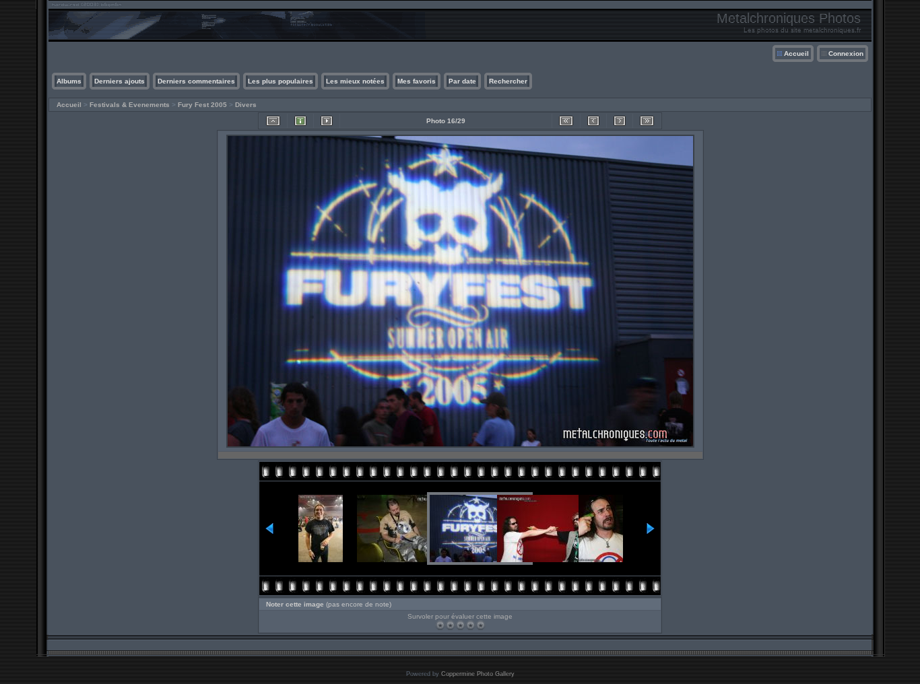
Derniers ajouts (119, 81)
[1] (440, 625)
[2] (450, 625)
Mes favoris (416, 81)
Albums (69, 81)
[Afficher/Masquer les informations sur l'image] (300, 121)
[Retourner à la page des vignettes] (273, 121)
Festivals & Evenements (130, 104)
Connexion (845, 53)
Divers (246, 104)
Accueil (796, 53)
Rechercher (508, 81)
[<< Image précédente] (593, 121)
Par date (462, 81)
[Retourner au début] (566, 121)
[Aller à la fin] (647, 121)
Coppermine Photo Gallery (478, 674)
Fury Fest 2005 (202, 104)
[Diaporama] (326, 121)
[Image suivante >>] (619, 121)
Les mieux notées (355, 81)
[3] (460, 625)
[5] (480, 625)
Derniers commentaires (196, 81)
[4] (470, 625)
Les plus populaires (280, 81)
